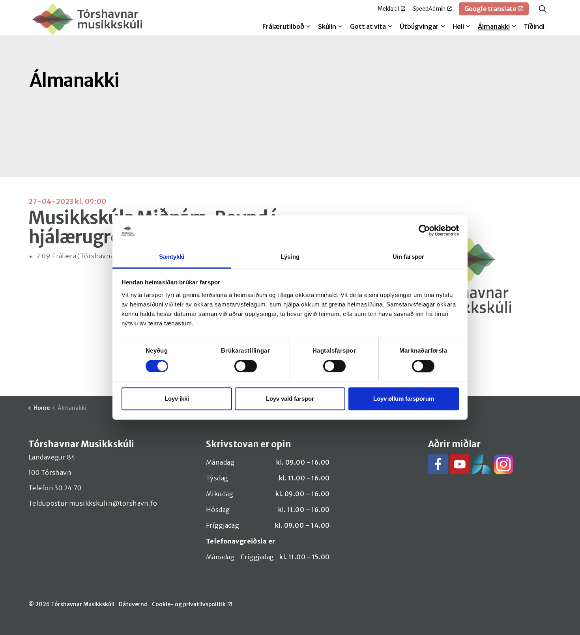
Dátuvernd (133, 604)
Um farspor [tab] (408, 256)
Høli (458, 26)
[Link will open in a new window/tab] (438, 464)
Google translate (490, 9)
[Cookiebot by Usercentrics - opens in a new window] (424, 231)
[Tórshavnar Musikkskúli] (87, 19)
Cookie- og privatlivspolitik (189, 604)
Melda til (388, 8)
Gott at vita (368, 26)
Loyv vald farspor (290, 398)
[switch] (245, 366)
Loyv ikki (177, 398)
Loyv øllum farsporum (403, 398)
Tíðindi (534, 26)
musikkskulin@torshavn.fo (113, 503)
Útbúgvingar (419, 26)
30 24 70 (67, 488)
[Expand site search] (542, 9)
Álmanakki (494, 26)
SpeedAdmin (429, 8)
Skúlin (327, 26)
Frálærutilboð (283, 26)
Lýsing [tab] (290, 256)
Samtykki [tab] (172, 256)
